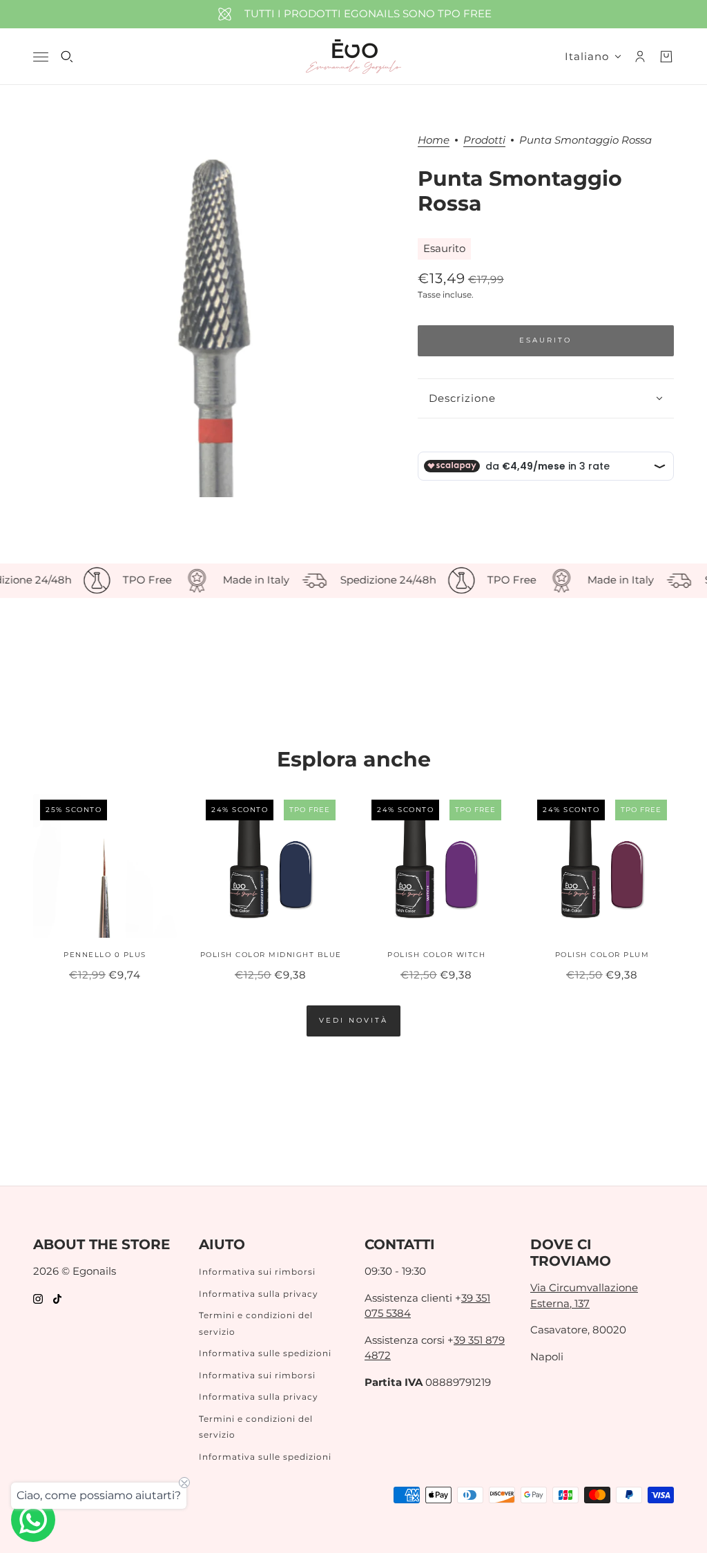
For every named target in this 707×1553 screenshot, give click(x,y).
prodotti (484, 140)
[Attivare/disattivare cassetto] (40, 56)
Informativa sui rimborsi (257, 1271)
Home (433, 140)
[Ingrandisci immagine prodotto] (214, 316)
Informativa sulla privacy (258, 1294)
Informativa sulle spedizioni (265, 1353)
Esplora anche (354, 759)
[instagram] (38, 1298)
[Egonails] (353, 56)
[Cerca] (67, 56)
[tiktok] (57, 1298)
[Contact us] (33, 1520)
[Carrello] (666, 56)
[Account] (640, 56)
